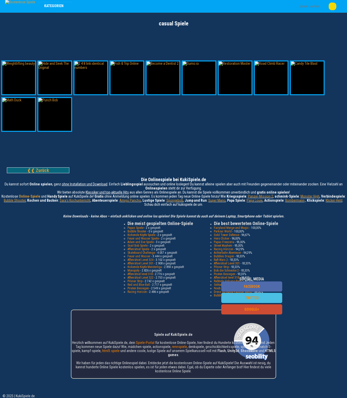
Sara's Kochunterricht (75, 200)
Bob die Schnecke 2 (226, 270)
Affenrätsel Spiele (138, 249)
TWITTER (252, 298)
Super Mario (217, 200)
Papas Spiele (136, 228)
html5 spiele (111, 351)
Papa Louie (255, 200)
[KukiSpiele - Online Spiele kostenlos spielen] (20, 2)
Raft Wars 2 (221, 260)
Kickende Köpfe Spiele (141, 235)
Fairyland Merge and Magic (231, 228)
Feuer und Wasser (139, 256)
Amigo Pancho (130, 200)
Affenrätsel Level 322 (140, 277)
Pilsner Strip (135, 281)
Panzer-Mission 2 (260, 196)
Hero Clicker (221, 238)
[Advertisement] (173, 40)
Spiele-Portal (145, 343)
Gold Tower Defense (226, 235)
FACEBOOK (252, 286)
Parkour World (223, 231)
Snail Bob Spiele (138, 245)
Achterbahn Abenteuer (227, 252)
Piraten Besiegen (138, 288)
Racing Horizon (137, 292)
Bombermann (295, 200)
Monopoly (133, 270)
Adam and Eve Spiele (141, 242)
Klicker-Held (334, 200)
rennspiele (179, 347)
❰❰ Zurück (38, 170)
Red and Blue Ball (139, 284)
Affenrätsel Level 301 (140, 263)
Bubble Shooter (15, 200)
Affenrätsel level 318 (140, 274)
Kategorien (54, 6)
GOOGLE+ (251, 309)
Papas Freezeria (224, 242)
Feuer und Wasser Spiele (143, 238)
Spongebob (174, 200)
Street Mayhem (223, 245)
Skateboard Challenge (141, 252)
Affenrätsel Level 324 (140, 260)
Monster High (310, 196)
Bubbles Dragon (224, 256)
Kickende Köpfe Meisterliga (145, 267)
